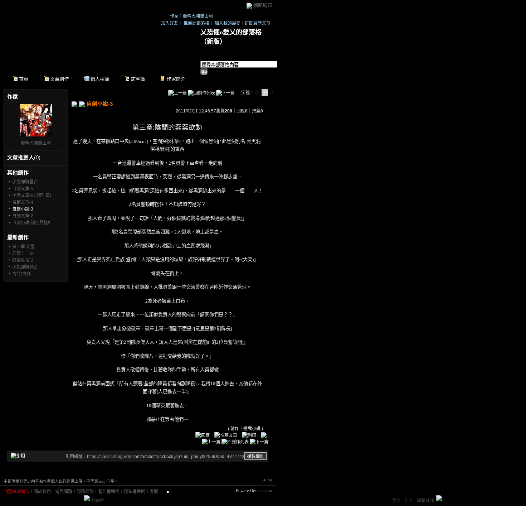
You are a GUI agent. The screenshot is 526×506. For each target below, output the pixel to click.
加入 (408, 500)
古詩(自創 (21, 273)
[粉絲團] (87, 498)
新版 (213, 41)
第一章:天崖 (23, 246)
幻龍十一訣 (23, 253)
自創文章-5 (22, 188)
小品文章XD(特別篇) (31, 195)
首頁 (23, 79)
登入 (396, 500)
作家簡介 (176, 79)
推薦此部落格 (196, 23)
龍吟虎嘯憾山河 (36, 143)
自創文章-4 (22, 202)
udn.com (264, 490)
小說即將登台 (25, 181)
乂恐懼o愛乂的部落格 (231, 32)
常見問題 (63, 491)
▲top (267, 479)
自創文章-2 (22, 215)
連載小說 (251, 428)
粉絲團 (98, 500)
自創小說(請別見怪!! (31, 222)
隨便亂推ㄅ (23, 260)
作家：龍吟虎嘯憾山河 (191, 16)
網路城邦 (262, 5)
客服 (154, 491)
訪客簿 (138, 79)
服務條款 (85, 491)
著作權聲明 (109, 491)
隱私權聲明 (134, 491)
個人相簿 (100, 79)
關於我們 (42, 491)
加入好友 (169, 23)
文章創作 (59, 79)
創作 (234, 428)
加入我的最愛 (227, 23)
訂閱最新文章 (258, 23)
